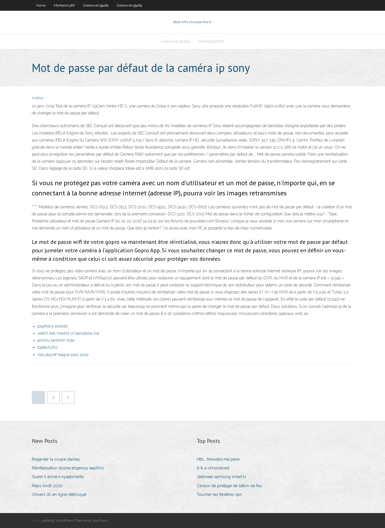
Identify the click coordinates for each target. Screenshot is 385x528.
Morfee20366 (64, 5)
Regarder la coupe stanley (56, 459)
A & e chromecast (213, 468)
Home (40, 5)
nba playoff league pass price (62, 354)
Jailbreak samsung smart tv (221, 476)
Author (37, 98)
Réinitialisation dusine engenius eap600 (68, 468)
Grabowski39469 (95, 5)
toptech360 (47, 347)
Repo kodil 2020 (47, 485)
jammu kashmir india (55, 340)
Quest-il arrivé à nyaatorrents (58, 476)
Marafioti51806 (211, 41)
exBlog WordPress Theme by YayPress (75, 520)
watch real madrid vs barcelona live (68, 333)
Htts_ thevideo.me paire (218, 459)
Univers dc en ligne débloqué (59, 494)
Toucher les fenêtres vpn (219, 494)
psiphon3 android (52, 326)
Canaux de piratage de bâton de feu (229, 485)
